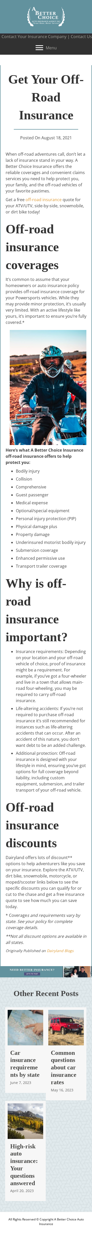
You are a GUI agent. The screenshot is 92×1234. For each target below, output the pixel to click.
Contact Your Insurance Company (34, 36)
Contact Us (81, 36)
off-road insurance (44, 199)
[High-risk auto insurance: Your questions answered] (25, 1151)
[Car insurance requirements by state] (25, 1050)
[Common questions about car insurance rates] (66, 1053)
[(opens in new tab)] (46, 971)
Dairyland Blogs (60, 950)
